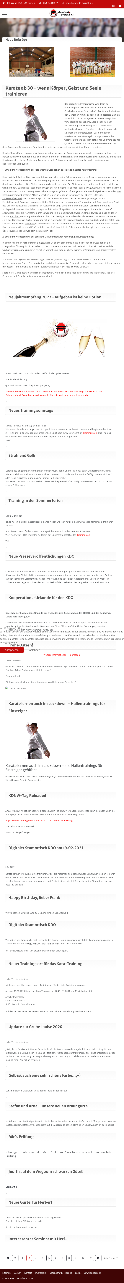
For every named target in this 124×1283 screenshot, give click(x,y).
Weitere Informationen (55, 654)
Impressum (74, 654)
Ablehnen (34, 650)
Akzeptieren (12, 650)
